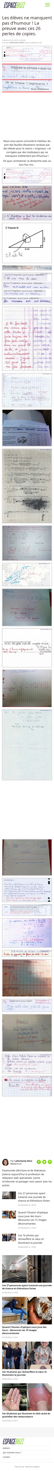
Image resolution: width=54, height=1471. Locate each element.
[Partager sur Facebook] (39, 1163)
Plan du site (19, 1466)
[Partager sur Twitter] (44, 1163)
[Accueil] (14, 4)
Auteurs (6, 1448)
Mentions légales (32, 1466)
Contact (6, 1457)
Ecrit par (13, 42)
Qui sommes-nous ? (12, 1452)
